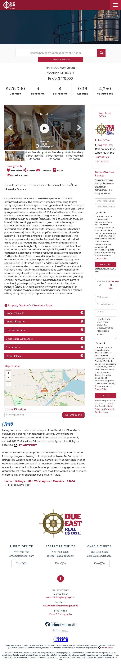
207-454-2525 (99, 552)
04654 (71, 481)
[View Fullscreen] (8, 384)
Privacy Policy (28, 445)
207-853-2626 (60, 552)
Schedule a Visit (112, 285)
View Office (21, 563)
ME (29, 481)
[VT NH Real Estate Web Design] (60, 624)
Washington (42, 481)
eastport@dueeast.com (60, 556)
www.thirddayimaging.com (60, 597)
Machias (58, 481)
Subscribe (105, 264)
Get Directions (73, 415)
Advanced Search (59, 59)
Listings (20, 481)
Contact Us (102, 157)
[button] (101, 53)
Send (106, 395)
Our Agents (102, 161)
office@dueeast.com (21, 556)
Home (8, 481)
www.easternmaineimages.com (60, 605)
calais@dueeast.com (99, 556)
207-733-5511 (105, 145)
